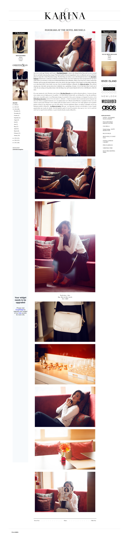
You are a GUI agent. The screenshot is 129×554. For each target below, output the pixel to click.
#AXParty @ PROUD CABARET (108, 141)
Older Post (93, 520)
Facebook (21, 59)
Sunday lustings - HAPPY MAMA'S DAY (109, 130)
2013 (15, 138)
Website (20, 57)
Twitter (109, 57)
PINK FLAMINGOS (108, 145)
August (16, 120)
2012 (15, 140)
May (15, 126)
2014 (15, 109)
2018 (15, 104)
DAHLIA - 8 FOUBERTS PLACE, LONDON (109, 118)
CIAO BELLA (106, 126)
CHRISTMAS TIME (107, 148)
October (16, 115)
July (15, 122)
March (15, 131)
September (16, 117)
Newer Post (36, 520)
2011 (15, 142)
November (16, 113)
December (16, 111)
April (15, 128)
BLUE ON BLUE (107, 133)
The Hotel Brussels (62, 73)
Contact (20, 60)
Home (65, 520)
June (15, 124)
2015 (15, 107)
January (16, 135)
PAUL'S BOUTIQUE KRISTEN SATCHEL (108, 122)
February (16, 133)
